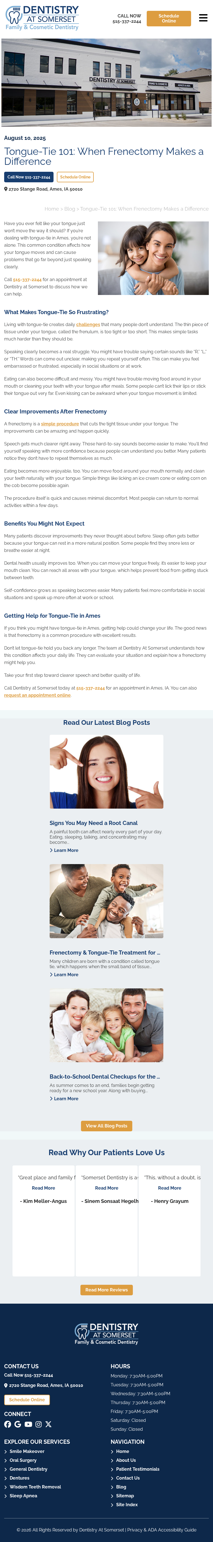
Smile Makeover (27, 1451)
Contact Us (128, 1478)
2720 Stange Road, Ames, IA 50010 (45, 189)
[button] (7, 1424)
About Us (126, 1460)
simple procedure (60, 423)
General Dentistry (28, 1469)
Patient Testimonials (137, 1469)
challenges (88, 324)
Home (52, 209)
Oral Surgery (23, 1460)
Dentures (19, 1478)
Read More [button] (43, 1188)
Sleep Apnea (23, 1495)
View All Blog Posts (106, 1126)
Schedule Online (169, 18)
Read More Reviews (106, 1290)
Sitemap (125, 1495)
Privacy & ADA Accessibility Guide (161, 1530)
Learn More (66, 850)
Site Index (127, 1504)
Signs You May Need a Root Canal (94, 823)
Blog (69, 209)
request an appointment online (37, 695)
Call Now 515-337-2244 (127, 18)
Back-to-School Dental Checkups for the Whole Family (106, 1076)
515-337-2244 (27, 279)
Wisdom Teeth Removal (35, 1487)
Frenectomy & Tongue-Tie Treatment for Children (106, 952)
